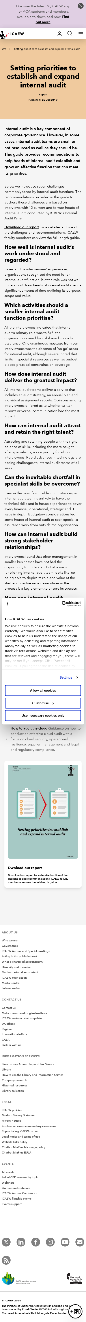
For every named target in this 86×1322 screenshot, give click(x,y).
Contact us (9, 1008)
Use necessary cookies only (43, 715)
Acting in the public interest (19, 956)
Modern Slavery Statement (19, 1115)
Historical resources (14, 1085)
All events (8, 1172)
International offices (15, 1034)
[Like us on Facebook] (35, 1242)
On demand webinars (16, 1188)
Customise (40, 703)
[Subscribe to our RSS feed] (6, 1260)
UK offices (8, 1024)
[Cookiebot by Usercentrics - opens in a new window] (62, 604)
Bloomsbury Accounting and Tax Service (28, 1064)
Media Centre (10, 983)
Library (6, 1069)
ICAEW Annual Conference (19, 1193)
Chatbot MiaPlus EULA (16, 1152)
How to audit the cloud (29, 728)
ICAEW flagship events (17, 1198)
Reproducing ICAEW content (20, 1131)
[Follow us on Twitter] (6, 1242)
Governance (10, 946)
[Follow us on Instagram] (50, 1242)
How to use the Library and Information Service (32, 1075)
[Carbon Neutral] (21, 1279)
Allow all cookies (43, 690)
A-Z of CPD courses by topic (20, 1177)
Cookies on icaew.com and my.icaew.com (29, 1126)
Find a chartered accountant (20, 972)
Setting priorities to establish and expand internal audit (47, 49)
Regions (7, 1029)
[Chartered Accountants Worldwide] (73, 1279)
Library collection (13, 1091)
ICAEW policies (12, 1110)
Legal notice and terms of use (21, 1136)
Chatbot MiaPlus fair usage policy (23, 1147)
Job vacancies (11, 988)
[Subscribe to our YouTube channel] (65, 1242)
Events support (12, 1204)
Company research (14, 1080)
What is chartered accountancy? (22, 962)
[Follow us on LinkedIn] (21, 1242)
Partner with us (11, 1045)
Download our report (21, 227)
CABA (5, 1039)
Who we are (9, 940)
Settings (66, 677)
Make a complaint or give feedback (24, 1013)
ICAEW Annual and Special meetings (26, 951)
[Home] (14, 33)
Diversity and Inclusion (17, 967)
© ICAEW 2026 (11, 1300)
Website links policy (14, 1142)
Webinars (8, 1183)
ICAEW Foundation (14, 977)
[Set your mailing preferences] (79, 1242)
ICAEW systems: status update (22, 1018)
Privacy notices (11, 1121)
